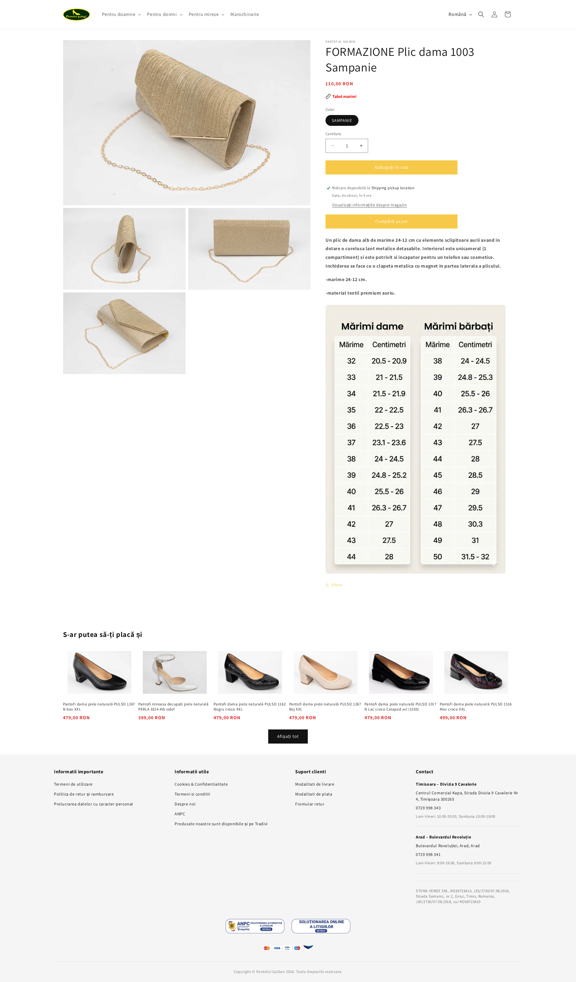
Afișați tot (288, 736)
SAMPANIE (342, 120)
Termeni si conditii (192, 794)
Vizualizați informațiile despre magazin (369, 205)
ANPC (180, 814)
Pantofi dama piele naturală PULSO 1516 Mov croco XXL (476, 707)
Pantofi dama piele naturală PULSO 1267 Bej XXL (325, 707)
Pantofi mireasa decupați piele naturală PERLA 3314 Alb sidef (173, 707)
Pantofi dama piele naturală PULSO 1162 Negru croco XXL (250, 707)
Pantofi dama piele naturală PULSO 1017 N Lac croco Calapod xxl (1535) (400, 707)
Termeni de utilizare (73, 784)
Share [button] (337, 584)
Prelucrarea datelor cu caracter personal (93, 804)
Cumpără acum (391, 221)
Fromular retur (309, 804)
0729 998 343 (428, 808)
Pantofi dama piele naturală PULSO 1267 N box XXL (99, 707)
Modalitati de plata (313, 794)
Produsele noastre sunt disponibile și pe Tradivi (221, 823)
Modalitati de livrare (314, 784)
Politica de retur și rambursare (84, 794)
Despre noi (185, 804)
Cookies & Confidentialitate (201, 784)
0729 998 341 (428, 854)
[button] (121, 14)
